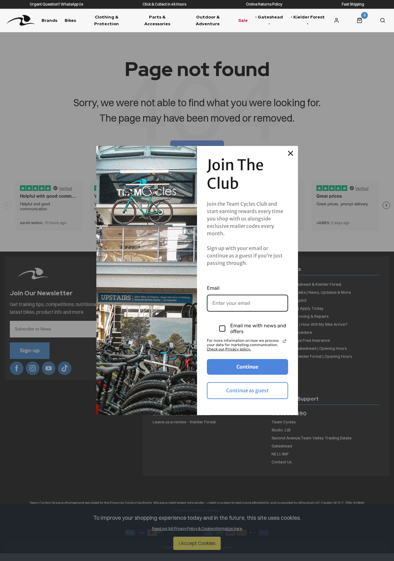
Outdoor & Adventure (208, 20)
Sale (243, 20)
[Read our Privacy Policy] (284, 341)
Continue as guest (247, 390)
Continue (247, 367)
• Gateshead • (269, 20)
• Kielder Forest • (308, 20)
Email (213, 288)
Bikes (70, 20)
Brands (49, 20)
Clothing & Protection (106, 20)
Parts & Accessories (157, 20)
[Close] (290, 153)
